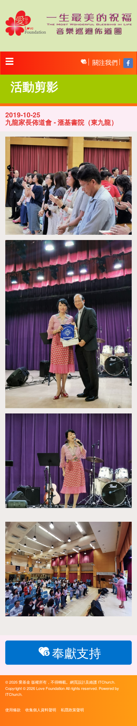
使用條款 (13, 709)
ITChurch (106, 682)
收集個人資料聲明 (40, 709)
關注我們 (105, 62)
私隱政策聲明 (72, 709)
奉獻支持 (76, 652)
